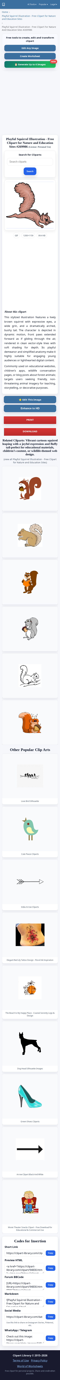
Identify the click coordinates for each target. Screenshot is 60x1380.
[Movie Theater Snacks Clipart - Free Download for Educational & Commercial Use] (30, 1202)
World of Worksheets (30, 1366)
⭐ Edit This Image (30, 399)
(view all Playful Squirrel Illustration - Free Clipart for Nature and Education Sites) (30, 461)
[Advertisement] (30, 102)
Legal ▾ (53, 4)
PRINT (30, 419)
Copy (50, 1253)
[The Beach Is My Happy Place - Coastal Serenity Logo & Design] (30, 987)
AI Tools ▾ (32, 4)
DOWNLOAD (30, 431)
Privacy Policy (39, 1360)
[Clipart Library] (3, 4)
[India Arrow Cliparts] (30, 881)
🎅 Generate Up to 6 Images (35, 63)
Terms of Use (21, 1360)
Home (5, 11)
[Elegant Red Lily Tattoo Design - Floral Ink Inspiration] (30, 934)
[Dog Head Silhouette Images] (30, 1043)
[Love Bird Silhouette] (30, 775)
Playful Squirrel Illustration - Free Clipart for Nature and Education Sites (29, 17)
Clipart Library (22, 1355)
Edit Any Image (30, 48)
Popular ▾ (43, 4)
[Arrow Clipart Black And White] (30, 1149)
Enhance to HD (30, 408)
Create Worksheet (30, 56)
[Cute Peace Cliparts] (30, 828)
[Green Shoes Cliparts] (30, 1096)
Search (30, 171)
